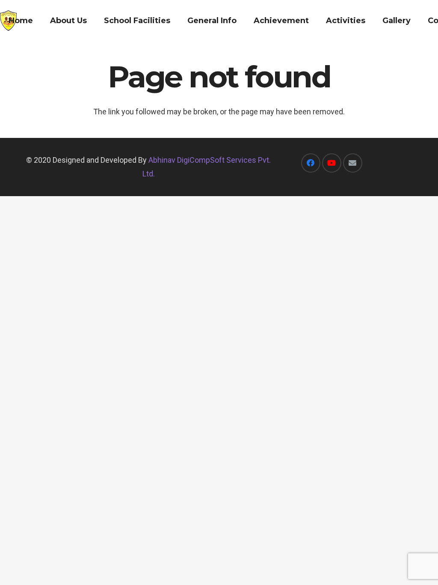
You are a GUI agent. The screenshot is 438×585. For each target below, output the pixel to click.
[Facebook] (310, 163)
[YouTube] (331, 163)
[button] (94, 20)
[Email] (352, 163)
